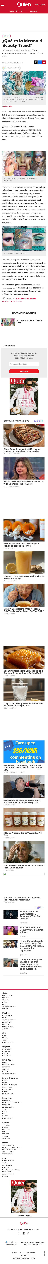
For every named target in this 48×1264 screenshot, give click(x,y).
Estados (5, 1134)
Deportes (6, 1067)
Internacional (8, 1107)
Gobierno (6, 1125)
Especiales (6, 1056)
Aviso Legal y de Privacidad (24, 1253)
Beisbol (5, 1082)
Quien (19, 1233)
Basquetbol (7, 1087)
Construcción (8, 1145)
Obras (4, 1111)
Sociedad (6, 1138)
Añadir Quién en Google (12, 68)
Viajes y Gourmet (8, 1006)
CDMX (4, 1131)
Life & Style (7, 1060)
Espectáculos (16, 11)
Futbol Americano (9, 1085)
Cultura (5, 1008)
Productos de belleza (26, 299)
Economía (6, 1105)
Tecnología (7, 1109)
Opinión (5, 1053)
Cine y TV (5, 1069)
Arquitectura (7, 1152)
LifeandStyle (7, 1118)
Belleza (6, 36)
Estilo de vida (7, 1042)
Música (5, 1071)
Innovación (6, 1172)
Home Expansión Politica (12, 1103)
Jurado (5, 1029)
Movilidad (6, 1167)
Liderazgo (6, 1051)
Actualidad (7, 1049)
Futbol (5, 1080)
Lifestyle (5, 1091)
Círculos (5, 1000)
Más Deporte (7, 1089)
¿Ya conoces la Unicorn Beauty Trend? (29, 321)
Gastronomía (7, 1015)
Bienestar (6, 1024)
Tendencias (17, 302)
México (5, 1127)
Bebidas (5, 1018)
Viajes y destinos (8, 1020)
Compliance (24, 1256)
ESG (4, 1158)
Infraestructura (9, 1149)
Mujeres (6, 1046)
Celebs (5, 1040)
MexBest (6, 1013)
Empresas (6, 1100)
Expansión (7, 1098)
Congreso (6, 1129)
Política (5, 1122)
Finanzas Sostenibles (10, 1169)
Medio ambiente (8, 1161)
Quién (5, 993)
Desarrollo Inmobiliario (12, 1147)
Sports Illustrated (10, 1078)
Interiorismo (7, 1154)
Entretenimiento (8, 1065)
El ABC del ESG (7, 1174)
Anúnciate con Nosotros (24, 1259)
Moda (4, 1002)
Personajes (6, 1022)
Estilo (4, 1062)
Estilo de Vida (7, 1026)
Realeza (33, 11)
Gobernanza (7, 1165)
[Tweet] (36, 62)
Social (5, 1163)
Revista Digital (40, 5)
